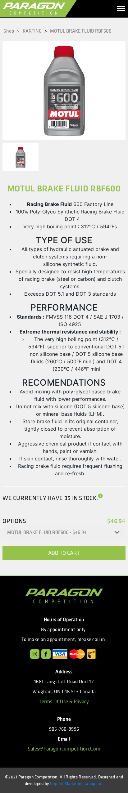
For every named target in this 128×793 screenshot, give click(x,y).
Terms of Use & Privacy (64, 702)
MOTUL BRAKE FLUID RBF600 (81, 31)
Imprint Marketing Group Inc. (76, 783)
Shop (11, 31)
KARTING (32, 31)
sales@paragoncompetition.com (64, 749)
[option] (64, 90)
